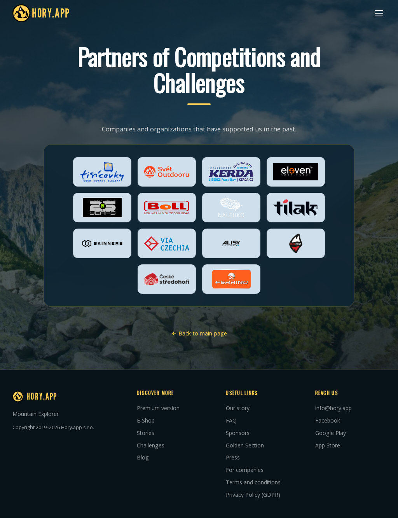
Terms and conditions (253, 482)
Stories (145, 433)
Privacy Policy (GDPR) (253, 494)
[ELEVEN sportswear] (296, 172)
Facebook (327, 420)
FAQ (231, 420)
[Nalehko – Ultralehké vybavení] (231, 207)
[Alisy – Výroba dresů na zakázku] (231, 243)
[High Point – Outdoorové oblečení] (296, 243)
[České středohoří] (167, 279)
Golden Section (245, 445)
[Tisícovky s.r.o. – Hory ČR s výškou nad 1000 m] (102, 172)
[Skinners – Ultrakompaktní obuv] (102, 243)
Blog (143, 457)
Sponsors (238, 433)
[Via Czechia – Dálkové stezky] (167, 243)
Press (233, 457)
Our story (238, 408)
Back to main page (202, 333)
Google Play (330, 433)
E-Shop (146, 420)
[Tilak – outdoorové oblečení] (296, 207)
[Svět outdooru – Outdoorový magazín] (167, 172)
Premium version (158, 408)
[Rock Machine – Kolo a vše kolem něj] (102, 207)
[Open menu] (379, 13)
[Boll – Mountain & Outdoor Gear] (167, 207)
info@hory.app (333, 408)
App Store (327, 445)
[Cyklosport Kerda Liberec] (231, 172)
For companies (245, 469)
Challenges (150, 445)
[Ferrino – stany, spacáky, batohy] (231, 279)
